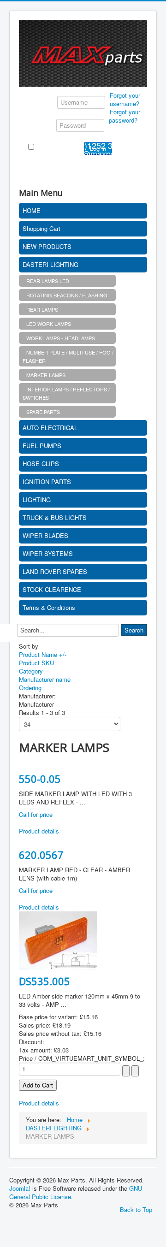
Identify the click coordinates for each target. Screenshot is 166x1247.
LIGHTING (37, 499)
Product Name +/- (42, 654)
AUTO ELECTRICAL (50, 427)
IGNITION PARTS (47, 481)
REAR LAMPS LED (47, 280)
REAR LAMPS (42, 309)
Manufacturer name (45, 679)
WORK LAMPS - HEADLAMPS (60, 338)
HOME (32, 210)
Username (41, 101)
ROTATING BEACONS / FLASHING (66, 295)
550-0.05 (40, 779)
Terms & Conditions (49, 607)
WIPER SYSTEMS (48, 553)
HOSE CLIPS (41, 463)
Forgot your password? (124, 115)
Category (31, 671)
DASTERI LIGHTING (50, 264)
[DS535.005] (58, 939)
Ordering (30, 687)
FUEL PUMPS (42, 445)
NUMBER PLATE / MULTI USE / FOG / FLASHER (68, 356)
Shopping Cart (41, 228)
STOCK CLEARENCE (52, 589)
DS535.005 (44, 981)
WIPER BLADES (45, 535)
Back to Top (136, 1209)
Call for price (36, 814)
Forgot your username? (125, 99)
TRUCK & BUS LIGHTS (55, 517)
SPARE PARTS (43, 411)
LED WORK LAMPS (48, 323)
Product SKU (36, 662)
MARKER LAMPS (45, 374)
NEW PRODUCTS (47, 246)
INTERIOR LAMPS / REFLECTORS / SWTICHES (66, 393)
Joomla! (19, 1188)
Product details (39, 831)
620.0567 (41, 855)
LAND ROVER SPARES (55, 571)
